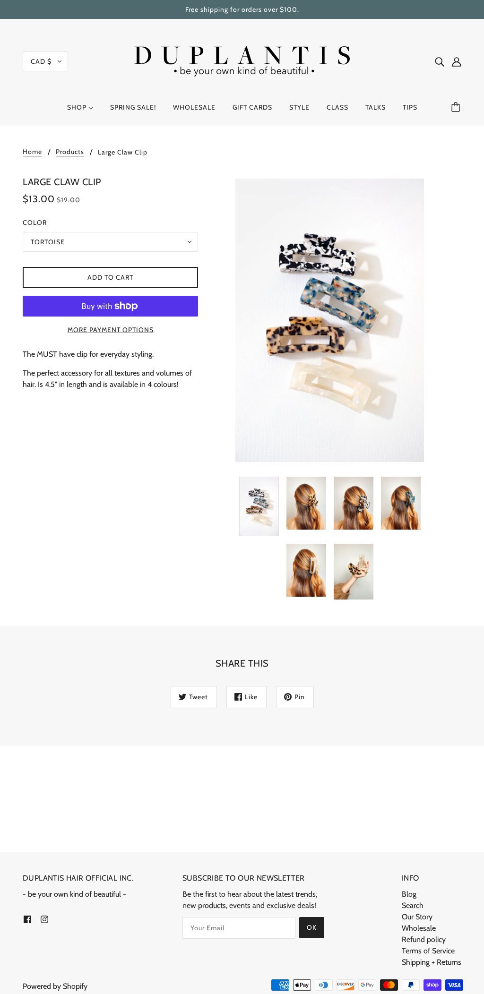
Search (413, 905)
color (35, 222)
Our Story (417, 916)
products (70, 152)
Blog (409, 894)
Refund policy (424, 939)
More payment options (111, 330)
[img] (439, 61)
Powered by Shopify (55, 986)
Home (32, 152)
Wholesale (419, 928)
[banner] (242, 60)
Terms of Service (428, 950)
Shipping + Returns (431, 962)
